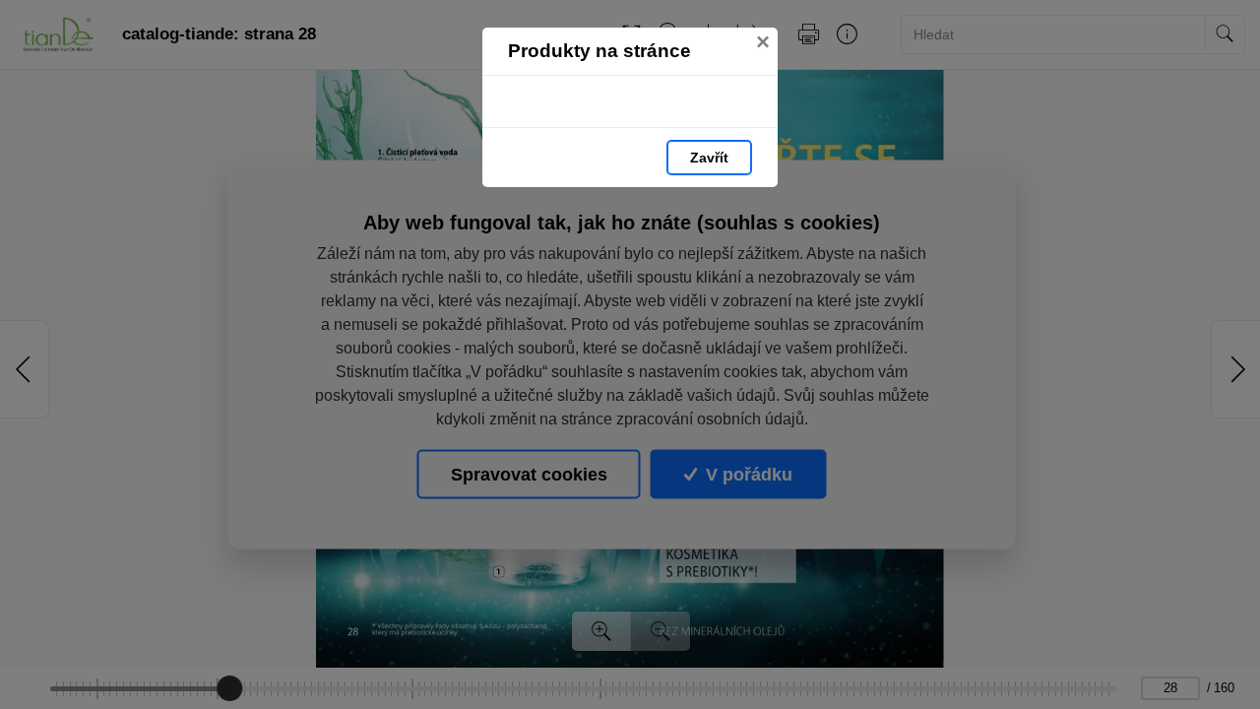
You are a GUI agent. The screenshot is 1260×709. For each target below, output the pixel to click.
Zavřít (709, 157)
